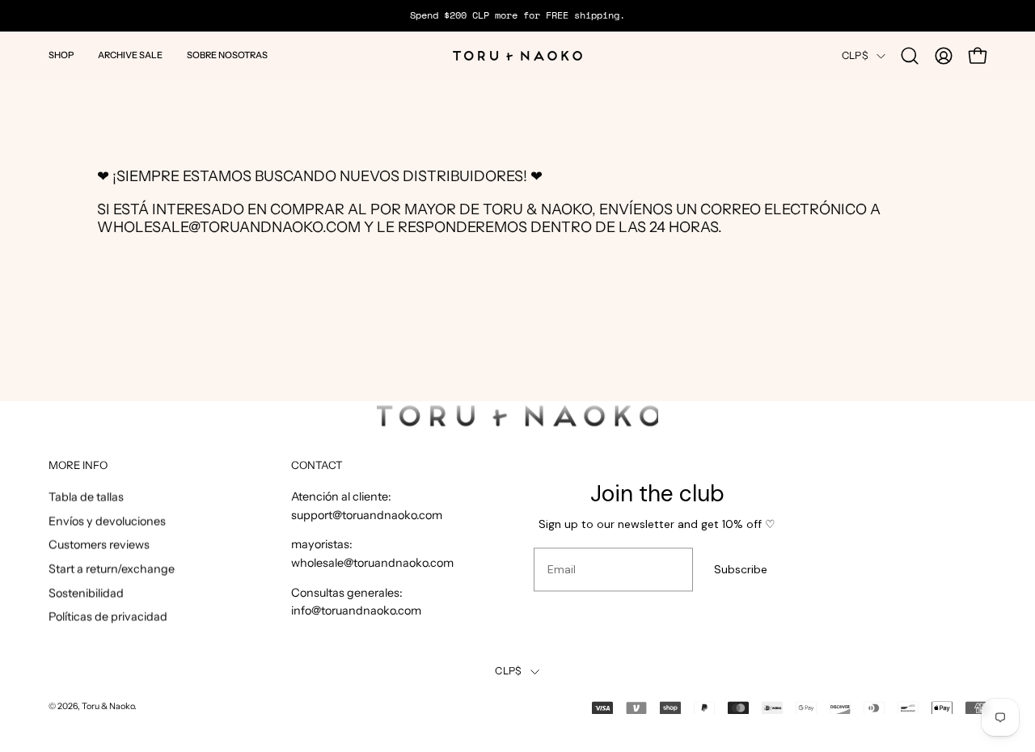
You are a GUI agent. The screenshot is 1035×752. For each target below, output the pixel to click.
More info (78, 464)
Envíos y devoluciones (107, 520)
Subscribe (740, 570)
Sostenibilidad (86, 592)
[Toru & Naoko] (517, 56)
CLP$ (855, 55)
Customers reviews (99, 545)
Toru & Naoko (108, 707)
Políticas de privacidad (108, 617)
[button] (61, 56)
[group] (517, 15)
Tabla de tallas (86, 497)
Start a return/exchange (112, 569)
